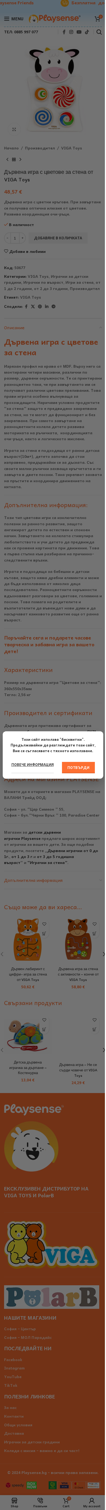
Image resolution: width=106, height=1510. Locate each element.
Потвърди (78, 767)
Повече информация (32, 764)
